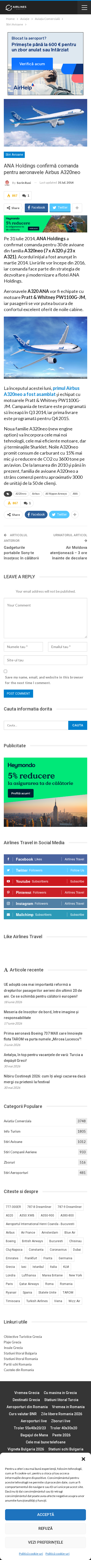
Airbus (36, 493)
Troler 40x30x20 (63, 1428)
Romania (66, 1284)
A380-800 (67, 1215)
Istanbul (38, 1267)
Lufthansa (29, 1275)
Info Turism (12, 1131)
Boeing (11, 1241)
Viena (58, 1301)
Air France (28, 1232)
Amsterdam (49, 1232)
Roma (49, 1284)
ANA (75, 493)
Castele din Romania (19, 1370)
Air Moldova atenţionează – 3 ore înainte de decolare (68, 552)
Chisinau (75, 1241)
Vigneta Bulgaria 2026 (26, 1449)
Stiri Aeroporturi (16, 1173)
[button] (83, 1459)
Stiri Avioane (14, 154)
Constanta (36, 1249)
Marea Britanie (52, 1275)
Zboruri (9, 1162)
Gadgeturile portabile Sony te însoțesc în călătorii (21, 552)
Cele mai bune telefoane (45, 1442)
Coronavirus (58, 1249)
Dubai (77, 1249)
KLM (66, 1267)
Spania (27, 1292)
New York (75, 1275)
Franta (47, 1258)
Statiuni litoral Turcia (61, 1400)
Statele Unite (47, 1292)
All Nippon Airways (56, 493)
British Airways (32, 1241)
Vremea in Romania (68, 1407)
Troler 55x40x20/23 (30, 1428)
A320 (9, 1215)
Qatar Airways (29, 1284)
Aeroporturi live (34, 1421)
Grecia (10, 1267)
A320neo (21, 493)
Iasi (23, 1267)
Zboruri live (60, 1421)
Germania (65, 1258)
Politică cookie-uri (31, 1553)
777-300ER (13, 1207)
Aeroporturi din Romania (27, 1407)
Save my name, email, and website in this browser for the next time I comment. (44, 680)
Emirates (12, 1258)
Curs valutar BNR (23, 1414)
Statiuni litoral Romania (21, 1359)
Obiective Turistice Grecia (23, 1337)
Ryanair (11, 1292)
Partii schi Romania (18, 1364)
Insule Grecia (13, 1348)
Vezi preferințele (45, 1542)
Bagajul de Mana (34, 1435)
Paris (9, 1284)
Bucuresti (56, 1241)
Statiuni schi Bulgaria (65, 1449)
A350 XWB (26, 1215)
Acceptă (45, 1514)
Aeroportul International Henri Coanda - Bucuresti (40, 1224)
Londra (10, 1275)
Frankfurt (31, 1258)
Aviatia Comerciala (17, 1121)
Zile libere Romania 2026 (61, 1414)
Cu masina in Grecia (60, 1393)
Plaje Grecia (12, 1342)
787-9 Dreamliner (70, 1207)
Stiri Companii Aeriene (20, 1152)
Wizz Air (74, 1301)
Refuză (45, 1528)
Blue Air (69, 1232)
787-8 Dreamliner (39, 1207)
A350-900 (47, 1215)
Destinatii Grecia (26, 1400)
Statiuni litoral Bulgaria (20, 1353)
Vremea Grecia (26, 1393)
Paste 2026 (61, 1435)
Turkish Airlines (37, 1301)
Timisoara (13, 1301)
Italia (53, 1267)
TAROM (68, 1292)
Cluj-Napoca (14, 1249)
